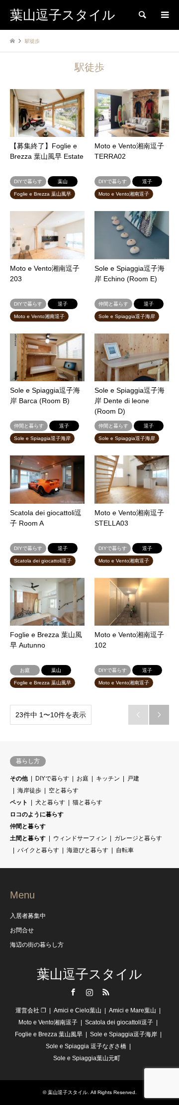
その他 (19, 778)
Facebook (73, 992)
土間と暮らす (28, 838)
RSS (105, 992)
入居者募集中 (28, 915)
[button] (47, 113)
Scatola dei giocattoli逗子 (119, 1022)
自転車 (125, 850)
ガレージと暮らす (138, 838)
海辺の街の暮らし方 (37, 944)
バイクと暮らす (38, 850)
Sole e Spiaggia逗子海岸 (123, 1034)
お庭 (83, 778)
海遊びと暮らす (87, 850)
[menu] (164, 15)
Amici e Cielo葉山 (77, 1010)
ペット (19, 802)
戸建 (133, 778)
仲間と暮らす (28, 826)
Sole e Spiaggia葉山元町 (86, 1058)
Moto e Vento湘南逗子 (48, 1022)
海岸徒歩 (29, 790)
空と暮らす (64, 790)
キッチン (108, 778)
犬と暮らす (50, 802)
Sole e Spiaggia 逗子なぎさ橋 (86, 1046)
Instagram (89, 992)
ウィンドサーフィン (80, 838)
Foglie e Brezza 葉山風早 (49, 1034)
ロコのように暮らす (37, 814)
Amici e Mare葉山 (132, 1010)
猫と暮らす (87, 802)
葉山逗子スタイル (89, 974)
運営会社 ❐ (30, 1010)
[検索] (142, 15)
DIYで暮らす (52, 778)
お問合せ (22, 930)
